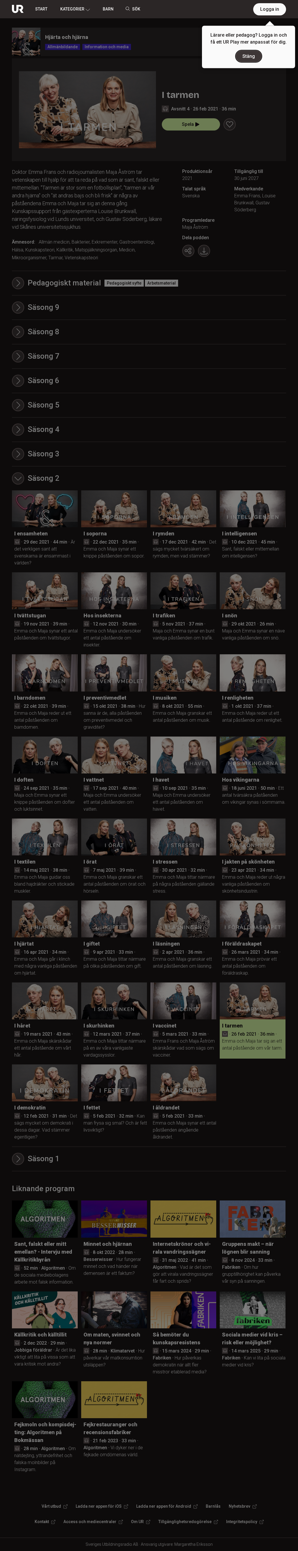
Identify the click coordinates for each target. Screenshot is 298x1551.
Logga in (269, 9)
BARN (108, 9)
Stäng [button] (248, 56)
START (41, 9)
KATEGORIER (72, 9)
